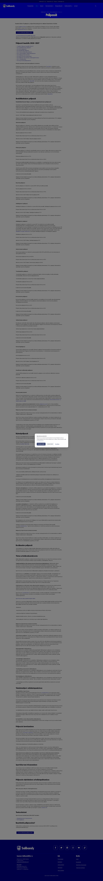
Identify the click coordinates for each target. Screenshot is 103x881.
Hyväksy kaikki (41, 444)
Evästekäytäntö (40, 440)
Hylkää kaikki (50, 444)
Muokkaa (57, 444)
